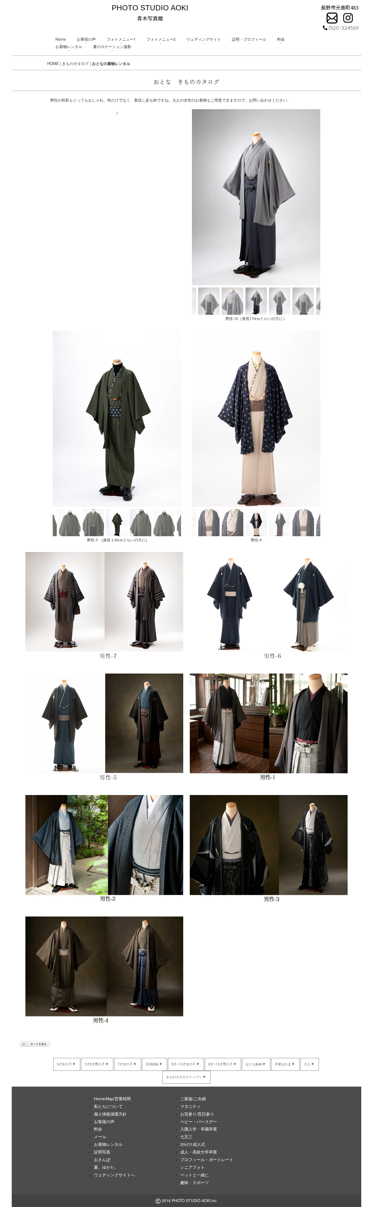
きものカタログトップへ (184, 1077)
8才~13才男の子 (220, 1064)
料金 (281, 39)
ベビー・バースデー (198, 1121)
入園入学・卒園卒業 (198, 1129)
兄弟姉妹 (152, 1064)
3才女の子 (64, 1064)
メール (100, 1136)
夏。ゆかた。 (106, 1167)
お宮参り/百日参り (197, 1114)
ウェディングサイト (204, 39)
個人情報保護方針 (110, 1114)
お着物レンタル (68, 46)
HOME (53, 63)
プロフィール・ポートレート (206, 1159)
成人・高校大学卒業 (198, 1152)
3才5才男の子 (95, 1064)
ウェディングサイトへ (114, 1175)
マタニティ (190, 1106)
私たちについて (108, 1106)
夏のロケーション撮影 (112, 46)
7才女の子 (125, 1064)
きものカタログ (75, 63)
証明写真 (102, 1152)
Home (60, 39)
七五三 (186, 1136)
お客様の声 (86, 39)
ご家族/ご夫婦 (193, 1098)
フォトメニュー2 (161, 39)
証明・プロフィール (249, 39)
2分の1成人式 (192, 1144)
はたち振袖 (253, 1064)
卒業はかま (283, 1064)
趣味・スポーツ (194, 1182)
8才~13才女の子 (183, 1064)
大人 (307, 1064)
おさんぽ (102, 1159)
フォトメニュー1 (121, 39)
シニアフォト (192, 1167)
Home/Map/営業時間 (112, 1098)
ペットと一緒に (194, 1175)
